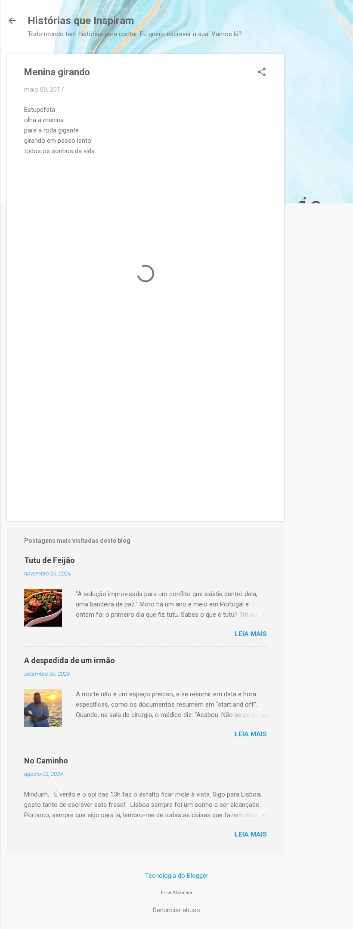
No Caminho (46, 760)
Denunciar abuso (176, 910)
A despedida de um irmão (69, 660)
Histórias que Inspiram (81, 21)
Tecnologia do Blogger (176, 876)
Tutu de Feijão (49, 560)
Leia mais (251, 634)
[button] (262, 73)
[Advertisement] (318, 183)
